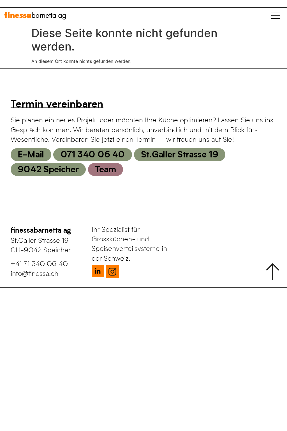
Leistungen (24, 66)
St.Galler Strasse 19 (179, 154)
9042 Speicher (48, 169)
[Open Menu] (277, 16)
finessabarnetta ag (41, 230)
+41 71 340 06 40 (39, 263)
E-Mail (31, 154)
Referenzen (24, 88)
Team (105, 169)
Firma (15, 109)
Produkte (21, 45)
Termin (17, 130)
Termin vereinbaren (57, 103)
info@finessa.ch (34, 273)
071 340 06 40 (93, 154)
